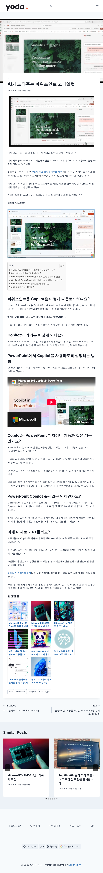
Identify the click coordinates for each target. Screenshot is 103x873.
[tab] (46, 799)
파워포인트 (44, 692)
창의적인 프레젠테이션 (19, 573)
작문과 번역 (75, 825)
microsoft (20, 692)
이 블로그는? (14, 825)
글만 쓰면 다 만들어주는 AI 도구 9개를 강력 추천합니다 (77, 710)
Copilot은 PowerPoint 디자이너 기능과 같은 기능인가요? (37, 280)
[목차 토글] (61, 266)
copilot (32, 692)
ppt (11, 692)
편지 (93, 825)
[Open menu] (97, 6)
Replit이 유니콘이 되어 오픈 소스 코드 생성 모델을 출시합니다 (76, 779)
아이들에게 (54, 825)
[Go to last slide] (7, 767)
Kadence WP (75, 864)
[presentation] (26, 754)
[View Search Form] (51, 6)
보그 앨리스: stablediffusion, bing (21, 708)
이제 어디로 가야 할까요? (22, 287)
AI (8, 79)
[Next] (95, 767)
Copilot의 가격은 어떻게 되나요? (26, 273)
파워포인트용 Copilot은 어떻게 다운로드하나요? (33, 270)
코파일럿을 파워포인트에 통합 (47, 172)
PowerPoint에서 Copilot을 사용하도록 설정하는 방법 (35, 276)
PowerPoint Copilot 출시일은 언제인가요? (30, 283)
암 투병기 (35, 825)
